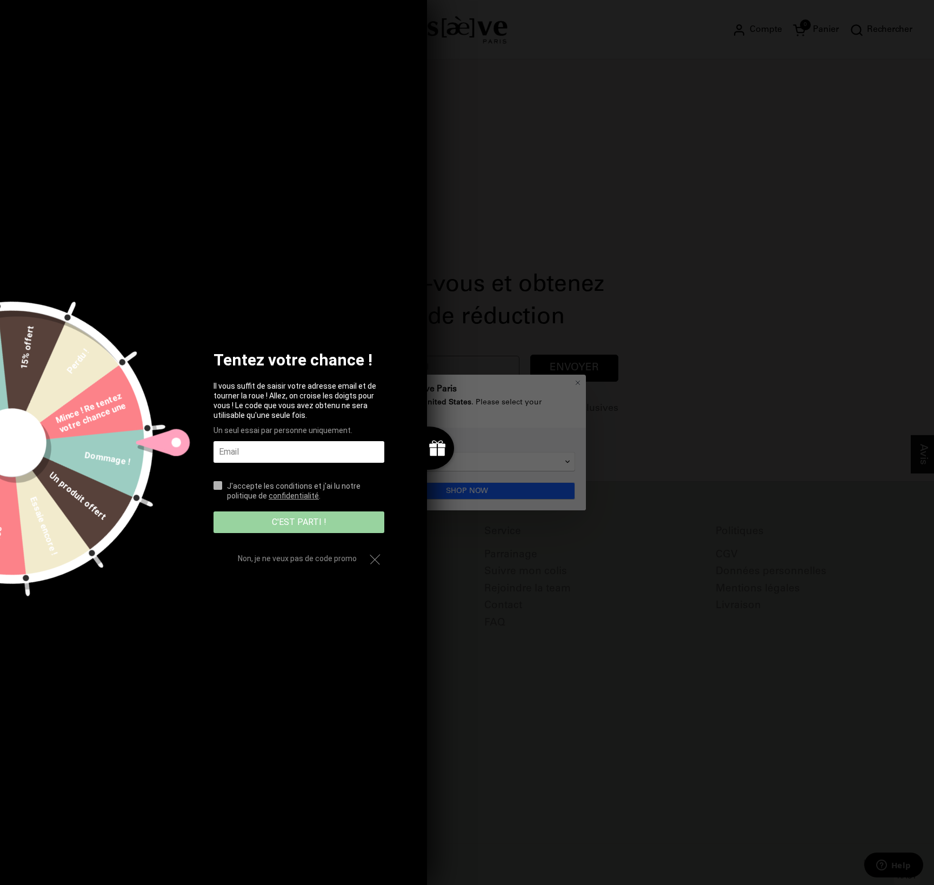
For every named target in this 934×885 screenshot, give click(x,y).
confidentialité (294, 495)
